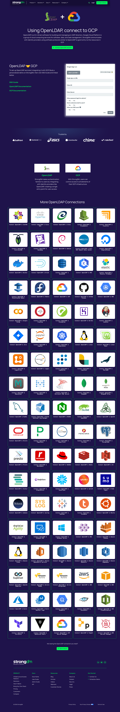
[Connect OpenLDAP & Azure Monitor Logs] (40, 603)
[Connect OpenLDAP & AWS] (83, 579)
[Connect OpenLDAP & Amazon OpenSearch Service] (40, 555)
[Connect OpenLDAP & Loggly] (40, 362)
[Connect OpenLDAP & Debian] (62, 242)
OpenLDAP (47, 175)
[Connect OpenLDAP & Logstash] (83, 362)
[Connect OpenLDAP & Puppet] (83, 627)
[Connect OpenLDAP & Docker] (18, 266)
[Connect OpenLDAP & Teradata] (83, 506)
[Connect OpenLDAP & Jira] (18, 338)
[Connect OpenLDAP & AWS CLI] (105, 579)
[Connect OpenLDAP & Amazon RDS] (62, 555)
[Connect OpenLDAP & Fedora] (40, 290)
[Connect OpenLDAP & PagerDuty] (40, 434)
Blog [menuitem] (52, 677)
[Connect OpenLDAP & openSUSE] (83, 410)
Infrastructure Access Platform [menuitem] (20, 677)
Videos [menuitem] (53, 682)
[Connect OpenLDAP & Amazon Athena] (105, 531)
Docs (47, 3)
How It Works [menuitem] (17, 684)
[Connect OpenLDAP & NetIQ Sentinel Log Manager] (40, 410)
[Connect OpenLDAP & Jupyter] (40, 338)
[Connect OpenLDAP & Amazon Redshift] (83, 555)
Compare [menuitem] (16, 694)
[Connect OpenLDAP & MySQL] (18, 410)
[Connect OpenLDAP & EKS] (83, 266)
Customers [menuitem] (16, 691)
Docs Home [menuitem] (35, 677)
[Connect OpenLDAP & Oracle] (18, 434)
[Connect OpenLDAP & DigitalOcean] (105, 242)
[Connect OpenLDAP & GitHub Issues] (83, 290)
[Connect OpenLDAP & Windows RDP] (40, 531)
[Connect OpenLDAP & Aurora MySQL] (40, 579)
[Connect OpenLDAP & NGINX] (62, 410)
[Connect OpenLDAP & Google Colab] (18, 314)
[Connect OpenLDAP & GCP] (62, 290)
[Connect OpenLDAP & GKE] (105, 290)
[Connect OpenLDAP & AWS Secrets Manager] (105, 627)
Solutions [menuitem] (16, 681)
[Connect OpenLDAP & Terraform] (18, 627)
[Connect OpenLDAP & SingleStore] (40, 482)
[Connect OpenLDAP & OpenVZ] (105, 410)
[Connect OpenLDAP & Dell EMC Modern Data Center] (83, 242)
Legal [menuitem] (71, 684)
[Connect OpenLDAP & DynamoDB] (62, 266)
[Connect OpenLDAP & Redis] (83, 458)
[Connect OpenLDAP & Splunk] (83, 482)
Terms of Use (101, 704)
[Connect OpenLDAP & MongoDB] (83, 386)
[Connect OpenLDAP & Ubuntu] (105, 506)
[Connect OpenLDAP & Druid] (40, 266)
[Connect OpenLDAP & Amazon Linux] (18, 555)
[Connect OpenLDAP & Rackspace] (40, 458)
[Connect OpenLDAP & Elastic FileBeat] (105, 266)
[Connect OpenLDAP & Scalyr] (18, 482)
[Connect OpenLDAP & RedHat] (62, 458)
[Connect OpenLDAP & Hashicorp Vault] (40, 627)
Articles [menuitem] (53, 679)
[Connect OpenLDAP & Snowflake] (62, 482)
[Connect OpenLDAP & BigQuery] (62, 603)
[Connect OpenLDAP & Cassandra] (83, 603)
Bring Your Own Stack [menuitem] (19, 686)
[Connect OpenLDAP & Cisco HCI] (40, 218)
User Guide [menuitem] (35, 679)
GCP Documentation (17, 90)
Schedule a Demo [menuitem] (95, 679)
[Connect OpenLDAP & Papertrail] (62, 434)
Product (32, 3)
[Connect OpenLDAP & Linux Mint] (105, 338)
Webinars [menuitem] (53, 684)
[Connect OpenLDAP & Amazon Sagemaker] (105, 555)
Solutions (40, 3)
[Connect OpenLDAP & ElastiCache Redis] (18, 290)
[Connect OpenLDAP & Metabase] (40, 386)
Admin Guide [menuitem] (36, 682)
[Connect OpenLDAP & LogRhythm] (62, 362)
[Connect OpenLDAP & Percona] (83, 434)
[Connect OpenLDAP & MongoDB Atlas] (105, 386)
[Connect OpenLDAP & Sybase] (18, 506)
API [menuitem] (33, 684)
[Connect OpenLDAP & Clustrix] (105, 218)
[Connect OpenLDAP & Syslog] (40, 506)
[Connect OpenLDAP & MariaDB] (105, 362)
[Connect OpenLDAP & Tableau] (62, 506)
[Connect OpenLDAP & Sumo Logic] (105, 482)
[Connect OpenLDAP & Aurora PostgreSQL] (62, 579)
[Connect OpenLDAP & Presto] (18, 458)
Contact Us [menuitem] (93, 677)
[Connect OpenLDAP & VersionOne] (18, 531)
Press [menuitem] (71, 687)
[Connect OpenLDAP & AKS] (83, 531)
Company (64, 3)
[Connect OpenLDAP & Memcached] (18, 386)
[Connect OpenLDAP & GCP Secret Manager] (62, 627)
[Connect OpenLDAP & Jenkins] (105, 314)
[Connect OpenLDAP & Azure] (18, 603)
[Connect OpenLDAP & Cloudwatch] (83, 218)
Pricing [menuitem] (15, 689)
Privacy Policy (72, 704)
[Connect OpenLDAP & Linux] (83, 338)
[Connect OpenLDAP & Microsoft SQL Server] (62, 386)
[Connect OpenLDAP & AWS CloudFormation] (105, 603)
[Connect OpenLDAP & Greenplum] (62, 314)
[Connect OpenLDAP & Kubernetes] (62, 338)
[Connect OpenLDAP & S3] (105, 458)
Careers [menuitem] (71, 679)
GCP (78, 175)
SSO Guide (13, 82)
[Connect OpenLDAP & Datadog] (40, 242)
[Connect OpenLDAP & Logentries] (18, 362)
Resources (55, 3)
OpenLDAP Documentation (20, 86)
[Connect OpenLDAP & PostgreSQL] (105, 434)
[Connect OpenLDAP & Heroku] (83, 314)
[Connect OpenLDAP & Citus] (62, 218)
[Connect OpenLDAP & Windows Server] (62, 531)
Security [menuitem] (71, 682)
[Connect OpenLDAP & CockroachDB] (18, 242)
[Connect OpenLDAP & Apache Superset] (18, 579)
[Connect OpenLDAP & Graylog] (40, 314)
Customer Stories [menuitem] (56, 687)
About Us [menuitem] (72, 677)
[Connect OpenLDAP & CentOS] (18, 218)
